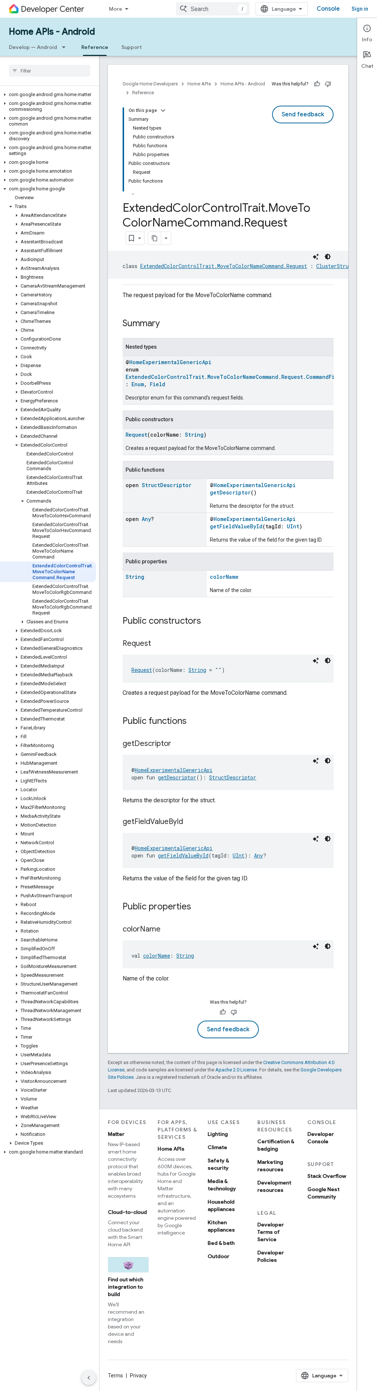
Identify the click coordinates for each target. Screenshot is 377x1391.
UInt (293, 526)
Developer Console (320, 1138)
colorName (224, 576)
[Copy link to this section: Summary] (167, 324)
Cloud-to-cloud (127, 1212)
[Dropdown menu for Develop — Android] (66, 47)
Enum (137, 384)
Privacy (138, 1375)
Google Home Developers (150, 84)
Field (157, 384)
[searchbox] (49, 71)
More (115, 9)
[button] (48, 94)
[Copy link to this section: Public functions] (194, 721)
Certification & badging (275, 1145)
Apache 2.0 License (236, 1070)
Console (328, 9)
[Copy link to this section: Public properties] (198, 907)
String (194, 434)
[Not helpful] (328, 83)
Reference (94, 47)
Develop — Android (33, 47)
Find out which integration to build (125, 1286)
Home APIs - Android (52, 31)
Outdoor (218, 1256)
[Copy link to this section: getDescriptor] (178, 744)
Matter (116, 1134)
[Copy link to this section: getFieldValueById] (190, 822)
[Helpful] (317, 83)
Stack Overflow (326, 1176)
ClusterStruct (335, 266)
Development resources (274, 1186)
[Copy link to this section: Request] (158, 644)
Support (131, 47)
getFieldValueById (236, 526)
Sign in (360, 9)
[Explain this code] (316, 257)
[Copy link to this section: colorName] (168, 929)
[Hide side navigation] (88, 1377)
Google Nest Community (323, 1193)
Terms (115, 1375)
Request (136, 434)
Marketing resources (270, 1166)
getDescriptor (230, 492)
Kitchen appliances (221, 1226)
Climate (217, 1147)
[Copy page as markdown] (154, 238)
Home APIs (199, 84)
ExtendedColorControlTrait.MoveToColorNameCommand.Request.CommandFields (236, 376)
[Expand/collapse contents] (163, 110)
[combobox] (213, 8)
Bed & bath (221, 1243)
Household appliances (221, 1205)
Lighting (218, 1134)
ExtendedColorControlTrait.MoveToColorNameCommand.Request (223, 266)
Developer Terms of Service (270, 1232)
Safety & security (218, 1164)
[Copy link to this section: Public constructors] (208, 621)
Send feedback (303, 114)
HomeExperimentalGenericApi (170, 362)
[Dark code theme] (328, 257)
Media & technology (222, 1185)
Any (146, 518)
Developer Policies (270, 1256)
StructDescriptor (166, 485)
